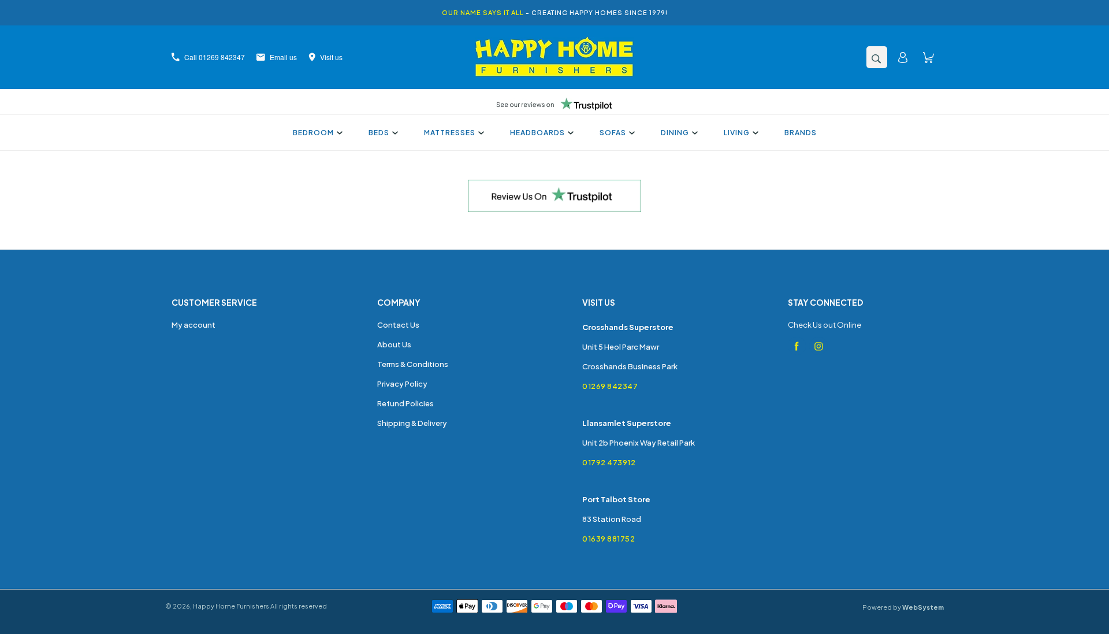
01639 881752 (608, 538)
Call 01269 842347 (214, 57)
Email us (283, 57)
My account (193, 324)
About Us (394, 344)
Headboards (537, 132)
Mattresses (449, 132)
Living (737, 132)
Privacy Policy (402, 383)
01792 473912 (608, 462)
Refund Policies (405, 403)
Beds (379, 132)
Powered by (903, 607)
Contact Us (398, 324)
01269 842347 (610, 386)
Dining (675, 132)
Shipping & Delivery (412, 423)
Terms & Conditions (412, 364)
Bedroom (313, 132)
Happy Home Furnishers (231, 606)
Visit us (331, 57)
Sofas (613, 132)
